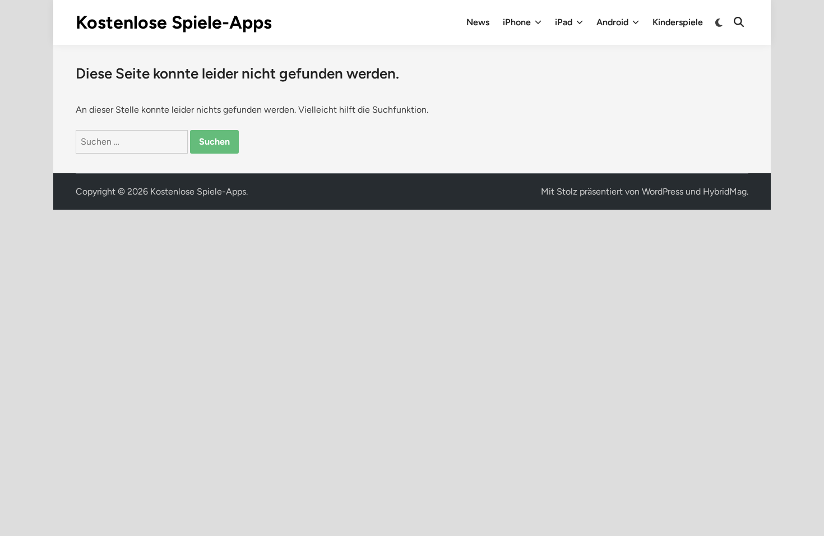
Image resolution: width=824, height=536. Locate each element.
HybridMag (725, 191)
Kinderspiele (677, 22)
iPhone (517, 22)
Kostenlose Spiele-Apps (174, 22)
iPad (563, 22)
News (477, 22)
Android (612, 22)
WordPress (662, 191)
